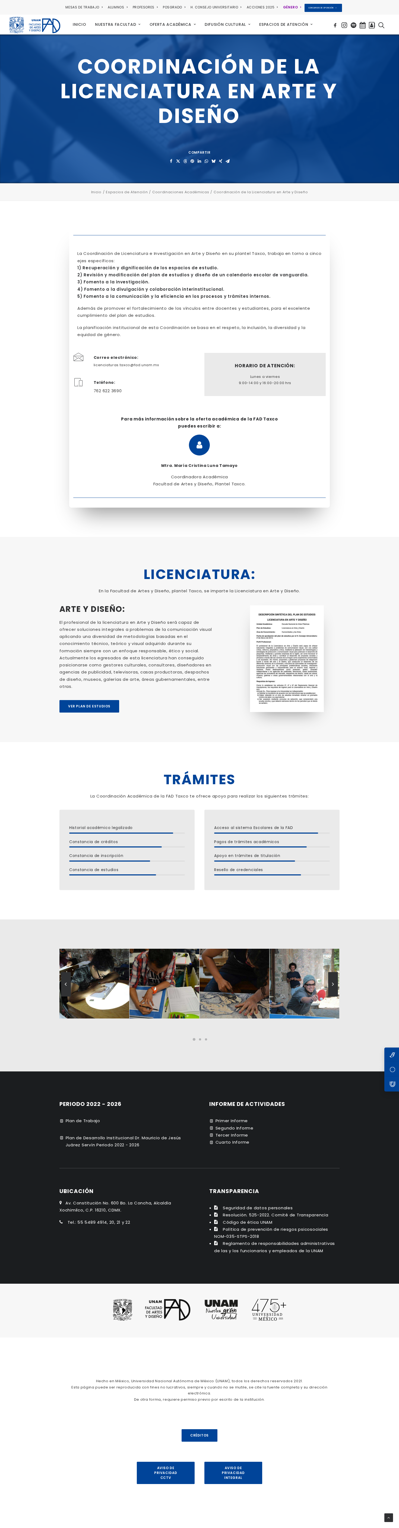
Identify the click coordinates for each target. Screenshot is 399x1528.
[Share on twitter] (178, 161)
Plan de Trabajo (83, 1121)
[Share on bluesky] (213, 161)
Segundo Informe (235, 1128)
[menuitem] (84, 7)
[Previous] (65, 996)
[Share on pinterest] (192, 161)
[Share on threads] (185, 161)
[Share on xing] (220, 161)
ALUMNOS (116, 7)
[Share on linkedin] (199, 161)
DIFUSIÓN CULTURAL (225, 24)
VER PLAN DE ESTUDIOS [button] (89, 706)
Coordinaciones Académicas (180, 192)
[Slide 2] (200, 1039)
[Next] (333, 996)
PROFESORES (143, 7)
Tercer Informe (232, 1135)
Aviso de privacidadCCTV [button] (165, 1473)
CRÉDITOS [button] (199, 1435)
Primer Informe (232, 1121)
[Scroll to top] (388, 1517)
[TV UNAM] (391, 1069)
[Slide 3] (206, 1039)
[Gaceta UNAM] (391, 1055)
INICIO (79, 24)
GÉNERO (290, 7)
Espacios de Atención (127, 192)
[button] (336, 24)
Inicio (96, 192)
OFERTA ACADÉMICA (170, 24)
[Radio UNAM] (391, 1084)
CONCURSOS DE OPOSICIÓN (321, 8)
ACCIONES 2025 (261, 7)
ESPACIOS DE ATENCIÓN (283, 24)
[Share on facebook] (171, 161)
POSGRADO (172, 7)
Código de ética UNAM (248, 1222)
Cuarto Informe (233, 1142)
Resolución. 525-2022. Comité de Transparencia (275, 1215)
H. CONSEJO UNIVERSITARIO (214, 7)
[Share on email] (227, 161)
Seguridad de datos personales (258, 1208)
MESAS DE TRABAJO (82, 7)
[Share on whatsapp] (206, 161)
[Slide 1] (194, 1039)
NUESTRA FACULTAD (115, 24)
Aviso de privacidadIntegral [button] (233, 1473)
